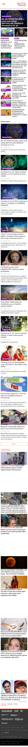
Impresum (15, 736)
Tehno (12, 730)
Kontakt (20, 736)
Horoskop (6, 732)
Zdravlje (8, 727)
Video (25, 730)
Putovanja (22, 727)
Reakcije (16, 704)
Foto (2, 732)
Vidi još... (14, 444)
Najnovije (3, 704)
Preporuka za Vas (5, 449)
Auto (16, 730)
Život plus (13, 727)
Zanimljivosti (7, 730)
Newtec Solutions (11, 743)
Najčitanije (10, 704)
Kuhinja (17, 727)
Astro (2, 730)
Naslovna (3, 727)
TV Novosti (20, 730)
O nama (3, 736)
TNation (18, 743)
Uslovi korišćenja (9, 736)
